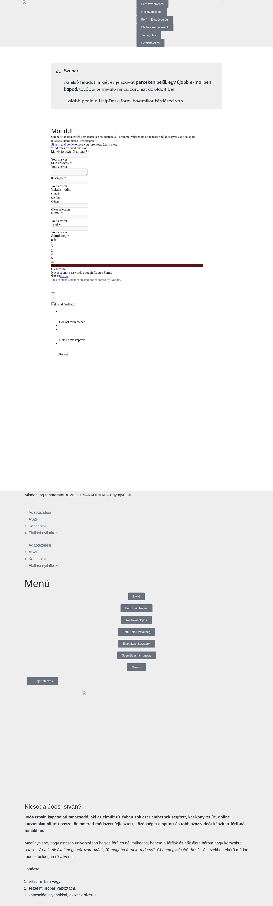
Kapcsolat (37, 526)
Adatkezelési (40, 512)
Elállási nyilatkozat (45, 533)
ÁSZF (34, 519)
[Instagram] (41, 502)
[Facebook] (30, 502)
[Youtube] (52, 502)
